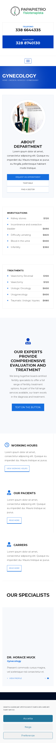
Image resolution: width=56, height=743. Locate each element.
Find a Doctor (28, 189)
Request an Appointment (28, 177)
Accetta (28, 718)
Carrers (21, 545)
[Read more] (10, 490)
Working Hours (24, 445)
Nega (28, 727)
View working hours (17, 468)
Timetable (28, 183)
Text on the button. (28, 407)
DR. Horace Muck (21, 657)
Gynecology (14, 661)
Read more (14, 520)
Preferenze (28, 735)
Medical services (17, 80)
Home (4, 80)
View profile (15, 678)
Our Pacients (25, 493)
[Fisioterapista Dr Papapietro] (28, 14)
